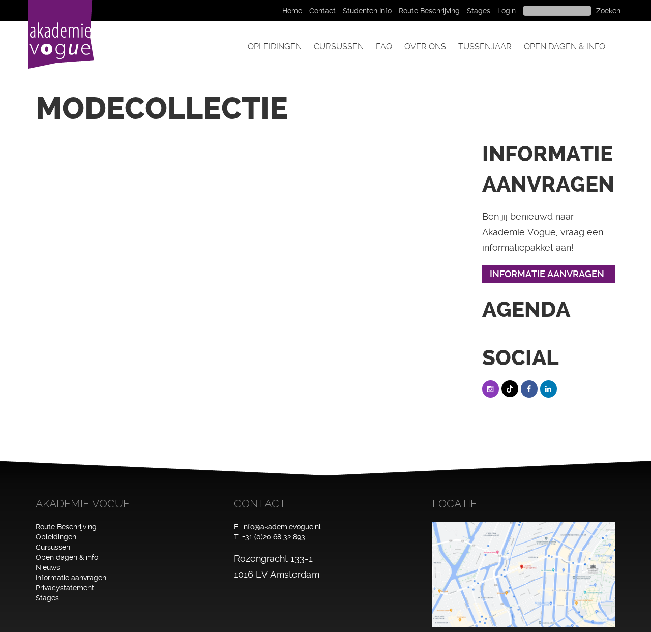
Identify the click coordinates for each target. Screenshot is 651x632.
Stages (478, 11)
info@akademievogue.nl (281, 527)
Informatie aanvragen (71, 578)
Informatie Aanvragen (547, 273)
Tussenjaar (485, 46)
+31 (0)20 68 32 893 (273, 537)
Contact (322, 11)
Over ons (425, 46)
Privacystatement (65, 588)
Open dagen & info (564, 46)
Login (506, 11)
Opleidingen (275, 46)
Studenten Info (367, 11)
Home (292, 11)
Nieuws (48, 567)
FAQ (384, 46)
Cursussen (339, 46)
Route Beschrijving (429, 11)
